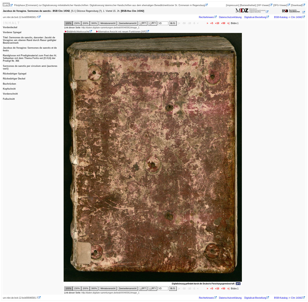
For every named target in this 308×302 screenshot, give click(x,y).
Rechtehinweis (206, 17)
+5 (212, 23)
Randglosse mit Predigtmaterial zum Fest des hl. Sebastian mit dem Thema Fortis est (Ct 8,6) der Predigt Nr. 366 (30, 58)
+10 (217, 23)
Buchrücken (9, 83)
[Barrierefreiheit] (248, 5)
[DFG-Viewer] (280, 5)
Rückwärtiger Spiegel (14, 73)
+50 (223, 23)
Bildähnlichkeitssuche (78, 31)
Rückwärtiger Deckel (14, 78)
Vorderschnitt (10, 93)
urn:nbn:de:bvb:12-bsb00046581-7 (20, 17)
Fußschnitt (9, 99)
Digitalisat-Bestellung (255, 17)
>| (228, 23)
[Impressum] (232, 5)
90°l (144, 23)
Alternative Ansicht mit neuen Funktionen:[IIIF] (122, 31)
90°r (154, 23)
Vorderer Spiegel (12, 32)
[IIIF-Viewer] (263, 5)
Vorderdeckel (10, 27)
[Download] (296, 5)
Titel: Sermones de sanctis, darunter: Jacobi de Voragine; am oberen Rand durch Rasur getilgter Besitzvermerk (29, 40)
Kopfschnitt (9, 88)
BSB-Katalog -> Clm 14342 (287, 17)
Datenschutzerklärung (230, 17)
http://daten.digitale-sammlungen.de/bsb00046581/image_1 (110, 27)
